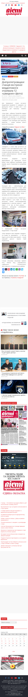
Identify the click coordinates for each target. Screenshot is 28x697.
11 (5, 641)
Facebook (14, 277)
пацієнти (13, 98)
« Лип (13, 651)
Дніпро (14, 96)
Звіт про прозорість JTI (14, 683)
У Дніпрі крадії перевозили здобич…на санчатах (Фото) (14, 396)
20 (13, 643)
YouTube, (21, 276)
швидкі (15, 99)
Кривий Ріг (18, 96)
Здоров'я (5, 76)
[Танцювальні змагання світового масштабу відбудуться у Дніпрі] (14, 358)
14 (16, 641)
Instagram (20, 277)
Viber (23, 127)
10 (1, 641)
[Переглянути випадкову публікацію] (25, 55)
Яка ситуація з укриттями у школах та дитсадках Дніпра (13, 352)
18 (5, 643)
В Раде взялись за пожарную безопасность (11, 323)
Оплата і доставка (8, 680)
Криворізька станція (6, 98)
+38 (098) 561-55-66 (15, 693)
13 (13, 641)
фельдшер (11, 99)
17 (1, 643)
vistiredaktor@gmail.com (15, 694)
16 (24, 641)
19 (9, 643)
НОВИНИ (11, 76)
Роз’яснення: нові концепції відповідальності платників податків (17, 315)
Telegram (17, 127)
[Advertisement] (14, 31)
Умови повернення (19, 680)
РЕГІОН (15, 76)
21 (16, 643)
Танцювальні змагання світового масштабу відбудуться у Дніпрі (13, 374)
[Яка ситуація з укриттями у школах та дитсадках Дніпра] (14, 335)
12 (9, 641)
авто (11, 96)
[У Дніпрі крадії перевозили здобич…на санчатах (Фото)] (14, 380)
